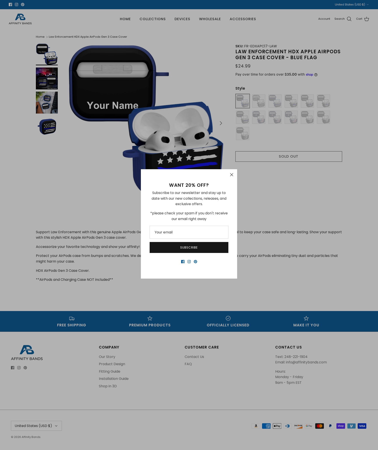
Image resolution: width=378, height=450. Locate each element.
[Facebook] (182, 261)
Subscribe (189, 247)
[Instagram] (189, 261)
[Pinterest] (195, 261)
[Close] (231, 175)
